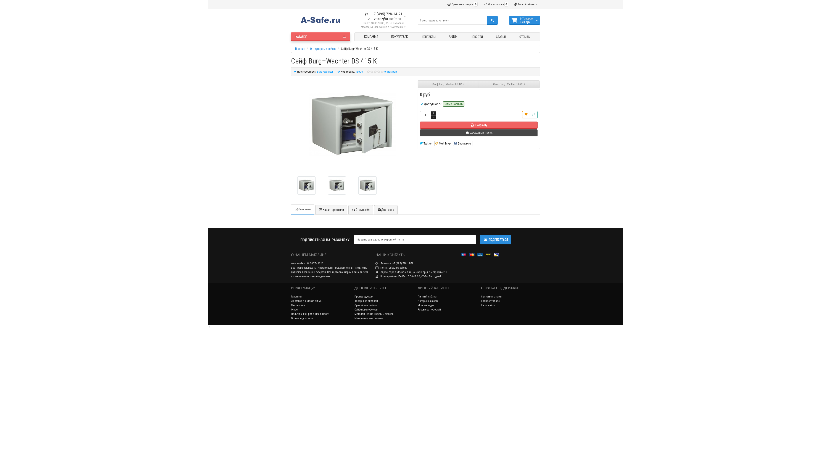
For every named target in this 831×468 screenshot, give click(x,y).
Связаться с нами (491, 296)
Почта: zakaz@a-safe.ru (393, 268)
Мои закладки (426, 305)
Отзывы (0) (363, 210)
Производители (363, 296)
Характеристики (333, 210)
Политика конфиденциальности (310, 314)
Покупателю (400, 37)
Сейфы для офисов (366, 309)
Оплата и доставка (302, 318)
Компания (371, 37)
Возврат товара (490, 301)
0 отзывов (390, 71)
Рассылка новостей (429, 309)
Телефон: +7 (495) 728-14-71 (396, 263)
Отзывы (524, 37)
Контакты (429, 37)
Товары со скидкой (366, 301)
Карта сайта (488, 305)
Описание (304, 209)
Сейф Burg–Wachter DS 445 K (448, 84)
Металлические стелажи (368, 318)
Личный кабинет (427, 296)
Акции (453, 37)
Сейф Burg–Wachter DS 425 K (509, 84)
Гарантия (296, 296)
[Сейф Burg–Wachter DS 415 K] (306, 185)
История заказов (428, 301)
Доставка (387, 210)
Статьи (501, 37)
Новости (477, 37)
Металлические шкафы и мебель (373, 314)
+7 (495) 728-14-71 (387, 13)
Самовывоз (298, 305)
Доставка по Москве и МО (306, 301)
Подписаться (498, 240)
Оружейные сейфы (365, 305)
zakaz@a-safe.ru (387, 18)
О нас (294, 309)
